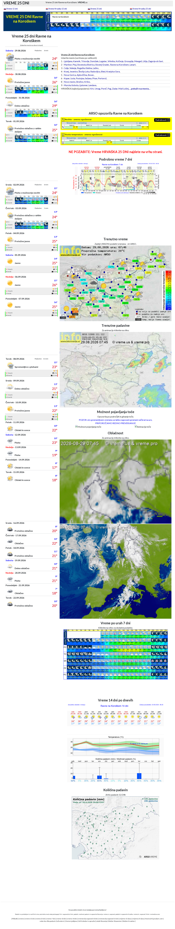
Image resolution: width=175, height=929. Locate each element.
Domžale (94, 61)
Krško (87, 81)
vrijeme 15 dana (125, 919)
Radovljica (95, 71)
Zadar (115, 88)
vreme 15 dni (30, 919)
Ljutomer (83, 85)
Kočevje (119, 61)
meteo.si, (106, 914)
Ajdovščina (82, 75)
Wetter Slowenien (115, 921)
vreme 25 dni (40, 919)
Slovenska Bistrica (85, 64)
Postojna (80, 78)
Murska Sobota (71, 85)
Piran (94, 78)
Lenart (133, 64)
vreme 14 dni (72, 919)
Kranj (66, 71)
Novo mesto (69, 81)
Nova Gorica (70, 75)
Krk (92, 88)
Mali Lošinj (123, 88)
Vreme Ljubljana (71, 921)
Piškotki (15, 919)
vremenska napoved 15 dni (108, 919)
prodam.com (158, 919)
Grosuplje (128, 61)
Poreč (104, 88)
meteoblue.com (155, 914)
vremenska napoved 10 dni (88, 919)
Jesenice (74, 71)
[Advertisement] (31, 161)
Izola (72, 78)
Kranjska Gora (113, 71)
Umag (97, 88)
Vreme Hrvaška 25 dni (141, 9)
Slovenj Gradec (102, 64)
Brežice (79, 81)
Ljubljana (68, 61)
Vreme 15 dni (12, 9)
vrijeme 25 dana (138, 919)
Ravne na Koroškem (119, 64)
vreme (21, 919)
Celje (66, 68)
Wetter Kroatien (129, 921)
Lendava (92, 85)
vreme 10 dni (61, 919)
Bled (103, 71)
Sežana (88, 78)
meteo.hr (136, 914)
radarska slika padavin (48, 921)
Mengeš (138, 61)
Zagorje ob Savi (155, 61)
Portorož (102, 78)
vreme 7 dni (50, 919)
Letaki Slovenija (101, 921)
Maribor (68, 64)
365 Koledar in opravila (86, 921)
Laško (95, 68)
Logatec (103, 61)
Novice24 (148, 919)
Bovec (91, 75)
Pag (109, 88)
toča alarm (60, 921)
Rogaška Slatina (84, 68)
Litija (145, 61)
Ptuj (74, 64)
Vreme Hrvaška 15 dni (57, 9)
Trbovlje (85, 61)
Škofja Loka (84, 71)
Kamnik (76, 61)
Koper (67, 78)
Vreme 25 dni (96, 9)
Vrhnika (111, 61)
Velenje (72, 68)
